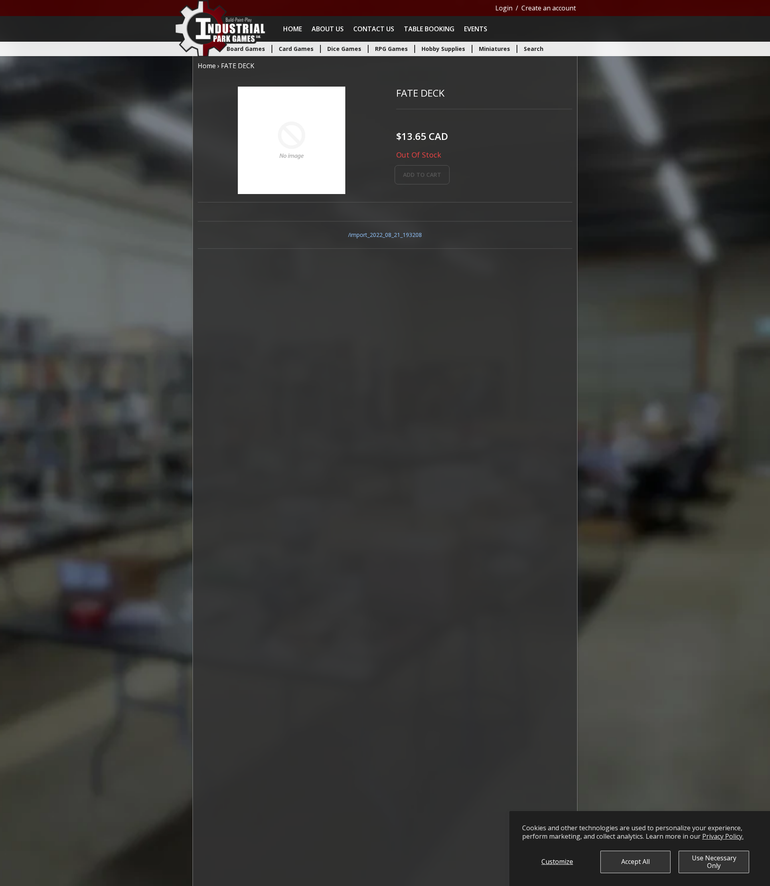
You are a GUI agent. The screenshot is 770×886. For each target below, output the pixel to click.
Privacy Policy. (723, 836)
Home (292, 28)
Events (475, 28)
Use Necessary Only (714, 862)
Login (504, 8)
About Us (328, 28)
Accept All (635, 861)
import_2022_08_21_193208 (386, 235)
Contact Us (373, 28)
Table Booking (429, 28)
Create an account (548, 8)
